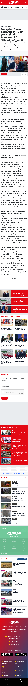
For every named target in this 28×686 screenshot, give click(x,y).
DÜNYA (9, 26)
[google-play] (20, 655)
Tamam (19, 684)
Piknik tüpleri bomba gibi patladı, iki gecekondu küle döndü (18, 522)
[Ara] (26, 2)
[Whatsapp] (18, 650)
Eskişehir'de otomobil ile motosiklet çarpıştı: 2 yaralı (18, 485)
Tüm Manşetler (20, 670)
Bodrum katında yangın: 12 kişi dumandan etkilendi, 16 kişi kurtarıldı (19, 515)
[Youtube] (15, 650)
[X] (10, 650)
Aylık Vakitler (5, 553)
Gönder (4, 398)
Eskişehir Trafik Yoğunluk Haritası (19, 667)
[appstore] (7, 655)
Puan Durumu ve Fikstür (7, 671)
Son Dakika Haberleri (5, 676)
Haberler (3, 26)
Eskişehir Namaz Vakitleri (7, 667)
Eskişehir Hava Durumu (19, 662)
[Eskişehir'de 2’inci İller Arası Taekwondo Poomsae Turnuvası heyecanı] (7, 322)
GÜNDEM (4, 7)
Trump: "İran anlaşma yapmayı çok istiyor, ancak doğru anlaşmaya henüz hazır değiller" (20, 344)
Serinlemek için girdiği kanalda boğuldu (18, 507)
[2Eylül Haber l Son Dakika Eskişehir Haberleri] (14, 3)
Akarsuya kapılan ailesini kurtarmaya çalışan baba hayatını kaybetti (19, 492)
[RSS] (20, 650)
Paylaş (4, 74)
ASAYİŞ (17, 7)
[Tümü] (26, 477)
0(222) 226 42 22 (15, 641)
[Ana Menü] (1, 2)
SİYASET (10, 7)
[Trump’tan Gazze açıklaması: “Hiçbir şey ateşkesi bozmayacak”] (14, 64)
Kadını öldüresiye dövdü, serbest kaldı (19, 499)
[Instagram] (12, 650)
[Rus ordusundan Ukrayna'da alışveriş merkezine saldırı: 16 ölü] (21, 322)
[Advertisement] (14, 414)
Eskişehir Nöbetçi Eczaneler (7, 662)
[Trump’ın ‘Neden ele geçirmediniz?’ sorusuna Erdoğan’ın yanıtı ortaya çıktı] (21, 352)
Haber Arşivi (19, 675)
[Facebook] (7, 650)
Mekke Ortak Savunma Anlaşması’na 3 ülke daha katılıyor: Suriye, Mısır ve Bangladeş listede (7, 344)
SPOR (22, 7)
